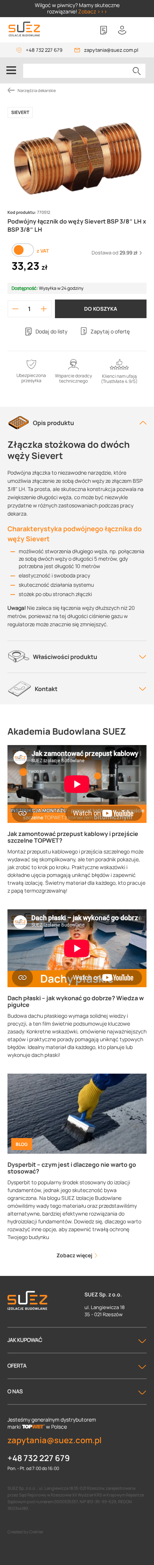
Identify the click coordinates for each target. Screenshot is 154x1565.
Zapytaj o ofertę (110, 331)
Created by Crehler (25, 1531)
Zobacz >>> (92, 11)
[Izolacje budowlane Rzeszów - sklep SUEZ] (24, 29)
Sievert (20, 112)
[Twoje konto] (122, 30)
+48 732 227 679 (44, 50)
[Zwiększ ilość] (43, 309)
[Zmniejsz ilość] (15, 309)
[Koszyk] (141, 30)
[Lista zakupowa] (103, 30)
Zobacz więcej (74, 1255)
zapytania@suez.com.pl (111, 50)
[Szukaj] (137, 71)
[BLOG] (77, 1113)
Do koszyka (100, 308)
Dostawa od (115, 252)
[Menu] (11, 70)
